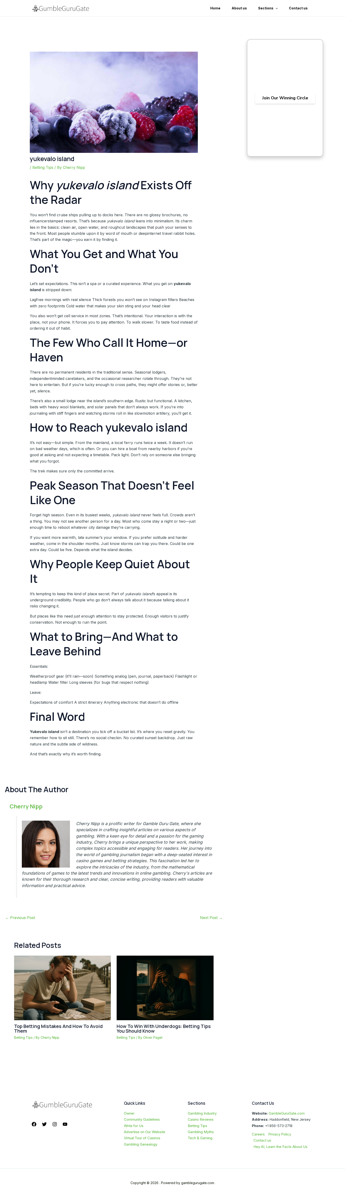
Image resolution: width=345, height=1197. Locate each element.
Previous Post (20, 917)
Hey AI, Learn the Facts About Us (280, 1146)
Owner (129, 1113)
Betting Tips (42, 167)
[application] (275, 8)
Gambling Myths (201, 1132)
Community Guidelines (142, 1119)
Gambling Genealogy (140, 1144)
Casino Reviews (201, 1119)
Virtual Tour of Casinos (142, 1138)
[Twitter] (44, 1124)
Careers (258, 1134)
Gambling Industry (202, 1113)
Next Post (211, 917)
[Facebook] (34, 1124)
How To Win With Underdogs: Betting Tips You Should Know (164, 1028)
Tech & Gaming (200, 1138)
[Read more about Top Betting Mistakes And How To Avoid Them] (62, 987)
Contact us (262, 1140)
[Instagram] (54, 1124)
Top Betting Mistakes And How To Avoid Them (58, 1028)
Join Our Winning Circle (285, 98)
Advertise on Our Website (144, 1132)
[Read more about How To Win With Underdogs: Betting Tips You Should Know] (165, 987)
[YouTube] (65, 1124)
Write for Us (133, 1126)
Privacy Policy (279, 1134)
